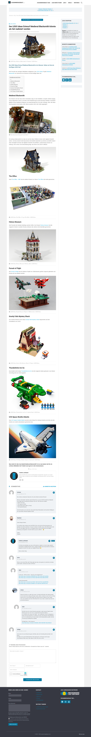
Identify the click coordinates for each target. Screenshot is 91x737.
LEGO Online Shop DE (43, 10)
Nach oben (82, 734)
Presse (38, 698)
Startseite (11, 15)
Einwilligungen (40, 700)
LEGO (64, 2)
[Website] (20, 480)
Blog (15, 15)
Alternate (45, 8)
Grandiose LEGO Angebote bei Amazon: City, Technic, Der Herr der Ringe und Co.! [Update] (71, 48)
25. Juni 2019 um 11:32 (23, 571)
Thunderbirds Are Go (15, 89)
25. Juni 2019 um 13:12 (25, 591)
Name (9, 693)
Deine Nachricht (12, 703)
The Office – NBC (16, 179)
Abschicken (13, 724)
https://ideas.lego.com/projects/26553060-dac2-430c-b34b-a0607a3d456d (33, 576)
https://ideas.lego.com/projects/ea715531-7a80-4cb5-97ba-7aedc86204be (33, 581)
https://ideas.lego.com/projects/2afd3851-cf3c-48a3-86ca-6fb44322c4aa (33, 583)
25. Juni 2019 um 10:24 (21, 631)
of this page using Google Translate (32, 19)
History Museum (14, 84)
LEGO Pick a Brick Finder (42, 706)
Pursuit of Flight (14, 86)
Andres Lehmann (23, 540)
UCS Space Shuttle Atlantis (17, 91)
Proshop (50, 8)
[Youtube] (22, 480)
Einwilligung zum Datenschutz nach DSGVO (17, 717)
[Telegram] (63, 80)
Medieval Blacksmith (15, 81)
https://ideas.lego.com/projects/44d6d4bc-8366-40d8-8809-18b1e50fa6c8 (36, 622)
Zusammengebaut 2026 (43, 2)
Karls (70, 2)
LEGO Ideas (13, 23)
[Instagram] (66, 80)
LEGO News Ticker (57, 2)
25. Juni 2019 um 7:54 (23, 542)
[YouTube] (70, 80)
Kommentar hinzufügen (50, 486)
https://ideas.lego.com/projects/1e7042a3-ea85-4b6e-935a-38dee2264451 (33, 577)
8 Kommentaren (35, 31)
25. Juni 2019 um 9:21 (21, 559)
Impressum (39, 692)
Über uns (39, 696)
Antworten (54, 493)
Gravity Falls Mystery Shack (17, 87)
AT (49, 10)
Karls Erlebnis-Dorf (41, 708)
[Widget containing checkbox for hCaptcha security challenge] (18, 674)
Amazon (40, 8)
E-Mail (9, 698)
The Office (13, 82)
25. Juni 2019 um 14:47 (26, 608)
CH (51, 10)
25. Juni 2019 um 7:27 (21, 519)
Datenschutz (39, 694)
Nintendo (76, 2)
